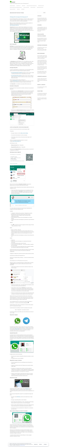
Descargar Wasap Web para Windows (16, 72)
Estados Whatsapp (33, 7)
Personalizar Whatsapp (40, 7)
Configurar (45, 444)
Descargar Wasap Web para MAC (16, 75)
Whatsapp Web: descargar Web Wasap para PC (16, 7)
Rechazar (40, 444)
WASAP (13, 2)
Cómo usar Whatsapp (26, 7)
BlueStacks (27, 388)
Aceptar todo (35, 444)
